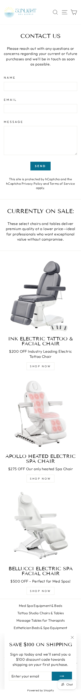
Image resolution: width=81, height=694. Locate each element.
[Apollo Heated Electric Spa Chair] (40, 413)
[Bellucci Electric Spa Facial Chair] (40, 526)
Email (10, 99)
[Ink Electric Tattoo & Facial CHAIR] (40, 296)
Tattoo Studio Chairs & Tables (40, 613)
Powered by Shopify (40, 690)
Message (13, 122)
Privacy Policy (32, 184)
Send (40, 166)
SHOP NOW (40, 366)
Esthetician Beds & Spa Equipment (40, 628)
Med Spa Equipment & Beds (40, 606)
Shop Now (40, 478)
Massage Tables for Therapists (40, 620)
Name (10, 77)
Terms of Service (62, 184)
